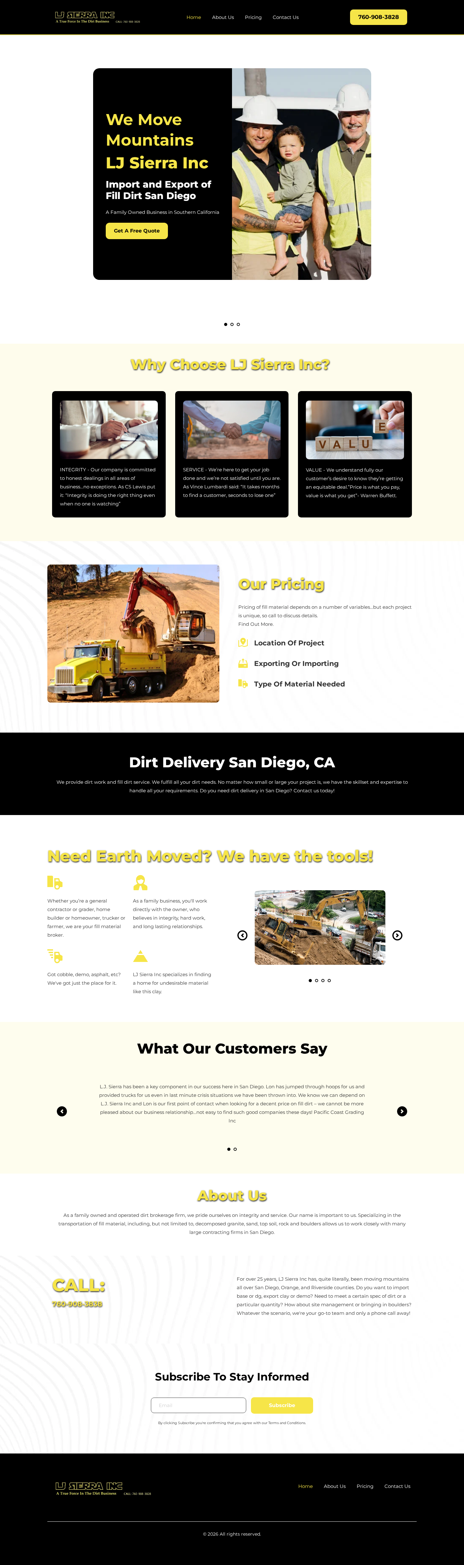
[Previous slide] (242, 935)
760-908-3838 (77, 1304)
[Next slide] (397, 935)
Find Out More (255, 624)
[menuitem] (194, 17)
